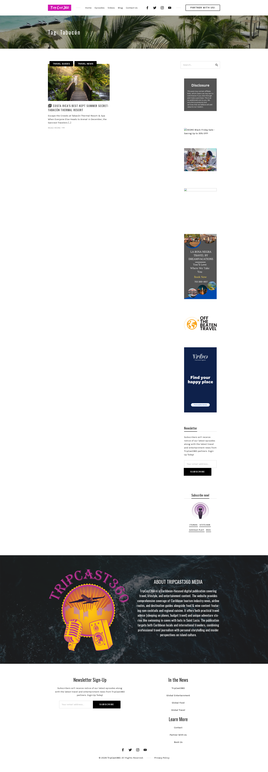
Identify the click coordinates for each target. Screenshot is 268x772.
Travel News (85, 63)
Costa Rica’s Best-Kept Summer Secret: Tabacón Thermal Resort (78, 108)
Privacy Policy (161, 757)
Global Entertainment (178, 695)
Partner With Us (178, 734)
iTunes (193, 525)
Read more (54, 127)
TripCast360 (178, 688)
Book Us (178, 742)
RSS (208, 530)
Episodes (100, 7)
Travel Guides (61, 63)
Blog (120, 7)
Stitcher (205, 525)
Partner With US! (202, 7)
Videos (111, 7)
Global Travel (178, 710)
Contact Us (132, 7)
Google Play (196, 530)
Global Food (178, 702)
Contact (178, 727)
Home (88, 7)
